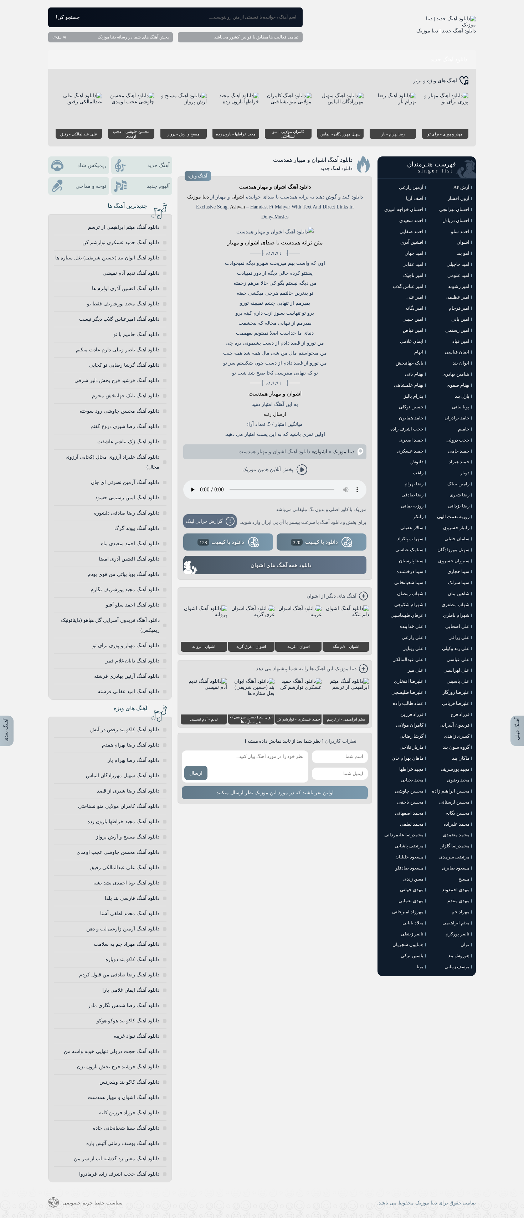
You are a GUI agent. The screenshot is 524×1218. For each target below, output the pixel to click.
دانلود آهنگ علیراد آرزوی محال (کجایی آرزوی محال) (112, 462)
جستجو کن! (68, 17)
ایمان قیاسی (457, 352)
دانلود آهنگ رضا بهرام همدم (130, 745)
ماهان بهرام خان (407, 758)
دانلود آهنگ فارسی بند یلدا (132, 898)
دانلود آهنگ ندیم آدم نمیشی (131, 273)
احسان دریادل (455, 220)
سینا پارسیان (411, 560)
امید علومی (458, 275)
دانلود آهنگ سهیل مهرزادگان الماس (122, 775)
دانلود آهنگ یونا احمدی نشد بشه (126, 883)
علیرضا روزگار (456, 692)
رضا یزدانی (458, 506)
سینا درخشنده (409, 571)
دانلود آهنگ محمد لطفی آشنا (129, 913)
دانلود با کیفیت (315, 542)
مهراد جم (460, 911)
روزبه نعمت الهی (453, 516)
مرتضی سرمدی (454, 857)
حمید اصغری (411, 440)
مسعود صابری (455, 868)
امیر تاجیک (413, 275)
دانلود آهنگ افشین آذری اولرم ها (125, 288)
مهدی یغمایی (411, 900)
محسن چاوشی (409, 791)
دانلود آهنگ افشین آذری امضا (129, 559)
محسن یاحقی (410, 802)
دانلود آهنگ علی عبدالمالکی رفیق (124, 867)
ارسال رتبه (274, 414)
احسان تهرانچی (454, 209)
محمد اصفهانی (409, 813)
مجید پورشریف (455, 769)
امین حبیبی (412, 319)
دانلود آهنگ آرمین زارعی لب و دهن (122, 928)
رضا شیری (459, 494)
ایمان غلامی (411, 341)
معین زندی (413, 879)
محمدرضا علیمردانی (403, 834)
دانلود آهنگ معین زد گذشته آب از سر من (116, 1158)
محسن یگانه (457, 813)
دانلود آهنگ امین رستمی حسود (127, 497)
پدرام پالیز (413, 396)
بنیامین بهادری (455, 374)
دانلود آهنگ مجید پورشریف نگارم (125, 589)
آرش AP (461, 187)
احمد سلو (460, 231)
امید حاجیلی (458, 264)
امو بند (463, 253)
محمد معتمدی (456, 834)
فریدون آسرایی (454, 725)
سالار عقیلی (411, 527)
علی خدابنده (411, 626)
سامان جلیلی (457, 538)
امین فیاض (413, 330)
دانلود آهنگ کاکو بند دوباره (132, 959)
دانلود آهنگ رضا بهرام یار (133, 760)
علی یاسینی (458, 681)
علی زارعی (412, 637)
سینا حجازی (458, 571)
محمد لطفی (411, 824)
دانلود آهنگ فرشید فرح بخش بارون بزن (118, 1066)
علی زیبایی (412, 648)
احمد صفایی (411, 231)
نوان (465, 944)
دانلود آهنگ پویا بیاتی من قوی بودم (123, 574)
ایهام (418, 352)
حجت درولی (457, 440)
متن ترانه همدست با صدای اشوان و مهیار (275, 242)
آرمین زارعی (411, 187)
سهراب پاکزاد (410, 538)
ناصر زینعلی (412, 933)
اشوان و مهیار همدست (275, 394)
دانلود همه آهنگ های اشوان (281, 565)
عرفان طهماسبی (407, 615)
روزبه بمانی (412, 506)
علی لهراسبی (456, 670)
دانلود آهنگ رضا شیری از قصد (128, 791)
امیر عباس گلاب (408, 286)
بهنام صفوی (458, 385)
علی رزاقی (458, 637)
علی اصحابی (457, 626)
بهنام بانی (414, 374)
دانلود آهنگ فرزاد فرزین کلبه (129, 1112)
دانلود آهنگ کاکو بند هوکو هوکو (128, 1020)
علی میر (415, 670)
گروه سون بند (456, 747)
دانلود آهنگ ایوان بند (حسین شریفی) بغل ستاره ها (107, 257)
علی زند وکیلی (455, 648)
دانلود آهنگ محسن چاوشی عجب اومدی (118, 852)
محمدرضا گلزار (455, 845)
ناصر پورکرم (457, 933)
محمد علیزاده (456, 824)
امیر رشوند (458, 286)
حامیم (463, 429)
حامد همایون (411, 417)
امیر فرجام (459, 308)
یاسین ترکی (412, 955)
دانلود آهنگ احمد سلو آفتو (132, 605)
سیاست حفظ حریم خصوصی (92, 1203)
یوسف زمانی (457, 966)
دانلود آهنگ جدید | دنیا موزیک (446, 30)
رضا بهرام (414, 483)
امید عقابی (412, 264)
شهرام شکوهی (408, 604)
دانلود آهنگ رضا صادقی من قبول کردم (119, 974)
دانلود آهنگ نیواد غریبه (136, 1036)
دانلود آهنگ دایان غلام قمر (132, 661)
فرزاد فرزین (411, 714)
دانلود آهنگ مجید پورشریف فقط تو (123, 303)
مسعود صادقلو (409, 868)
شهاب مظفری (455, 604)
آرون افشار (458, 198)
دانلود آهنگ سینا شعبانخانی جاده (126, 1128)
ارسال (195, 773)
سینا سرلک (458, 582)
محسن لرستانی (454, 802)
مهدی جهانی (411, 889)
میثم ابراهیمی (455, 922)
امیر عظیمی (457, 297)
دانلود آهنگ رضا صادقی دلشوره (126, 513)
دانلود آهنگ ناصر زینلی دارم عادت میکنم (117, 349)
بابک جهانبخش (409, 363)
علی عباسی (458, 659)
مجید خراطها (411, 769)
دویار (464, 472)
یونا (420, 966)
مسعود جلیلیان (409, 857)
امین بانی (460, 319)
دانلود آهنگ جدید (448, 59)
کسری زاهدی (456, 736)
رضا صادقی (412, 494)
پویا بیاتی (460, 406)
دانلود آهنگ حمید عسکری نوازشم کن (120, 242)
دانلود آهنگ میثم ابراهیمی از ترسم (123, 227)
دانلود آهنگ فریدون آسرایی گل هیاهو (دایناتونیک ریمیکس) (110, 625)
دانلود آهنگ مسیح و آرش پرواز (127, 837)
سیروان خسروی (453, 560)
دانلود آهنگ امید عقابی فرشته (128, 691)
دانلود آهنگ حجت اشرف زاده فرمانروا (119, 1174)
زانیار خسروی (456, 527)
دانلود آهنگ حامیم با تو (136, 334)
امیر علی (414, 297)
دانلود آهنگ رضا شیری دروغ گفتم (125, 426)
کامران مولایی (409, 725)
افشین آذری (411, 242)
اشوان (238, 197)
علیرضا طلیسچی (407, 692)
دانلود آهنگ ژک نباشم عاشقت (128, 441)
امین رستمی (457, 330)
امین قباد (460, 341)
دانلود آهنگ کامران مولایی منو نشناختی (118, 806)
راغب (418, 472)
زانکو (418, 516)
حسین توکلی (411, 406)
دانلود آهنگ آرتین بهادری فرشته (126, 676)
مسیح (463, 879)
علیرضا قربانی (455, 703)
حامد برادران (457, 417)
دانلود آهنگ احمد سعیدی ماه (130, 543)
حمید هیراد (459, 461)
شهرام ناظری (456, 615)
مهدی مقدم (458, 900)
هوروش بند (458, 955)
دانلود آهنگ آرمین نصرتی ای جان (125, 482)
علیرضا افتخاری (408, 681)
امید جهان (414, 253)
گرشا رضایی (411, 736)
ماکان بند (460, 758)
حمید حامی (458, 451)
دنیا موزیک (198, 197)
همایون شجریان (407, 944)
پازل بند (462, 396)
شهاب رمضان (410, 593)
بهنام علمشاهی (408, 385)
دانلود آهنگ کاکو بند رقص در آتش (124, 729)
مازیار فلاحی (411, 747)
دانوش (416, 461)
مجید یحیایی (412, 780)
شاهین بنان (458, 593)
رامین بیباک (458, 483)
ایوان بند (461, 363)
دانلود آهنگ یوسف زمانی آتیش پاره (122, 1143)
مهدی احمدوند (455, 889)
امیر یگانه (414, 308)
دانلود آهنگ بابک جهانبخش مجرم (125, 395)
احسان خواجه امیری (403, 209)
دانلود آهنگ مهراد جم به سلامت (126, 944)
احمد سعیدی (411, 220)
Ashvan (237, 207)
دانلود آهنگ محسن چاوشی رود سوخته (119, 411)
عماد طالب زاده (408, 703)
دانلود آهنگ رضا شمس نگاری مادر (123, 1005)
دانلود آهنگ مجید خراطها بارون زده (123, 821)
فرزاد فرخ (460, 714)
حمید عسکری (410, 451)
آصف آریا (414, 198)
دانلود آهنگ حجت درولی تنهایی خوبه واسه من (111, 1051)
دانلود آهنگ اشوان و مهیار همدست (313, 160)
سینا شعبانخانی (408, 582)
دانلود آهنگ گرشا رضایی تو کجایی (124, 365)
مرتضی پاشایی (409, 845)
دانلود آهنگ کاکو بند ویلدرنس (129, 1082)
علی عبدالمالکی (407, 659)
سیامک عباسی (409, 549)
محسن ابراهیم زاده (450, 791)
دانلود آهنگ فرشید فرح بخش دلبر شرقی (117, 380)
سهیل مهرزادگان (453, 549)
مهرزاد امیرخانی (407, 911)
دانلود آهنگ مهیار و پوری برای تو (126, 645)
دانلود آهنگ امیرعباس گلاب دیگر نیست (119, 319)
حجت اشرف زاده (406, 429)
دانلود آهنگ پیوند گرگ (136, 528)
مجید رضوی (458, 780)
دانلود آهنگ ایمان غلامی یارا (130, 990)
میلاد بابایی (412, 922)
